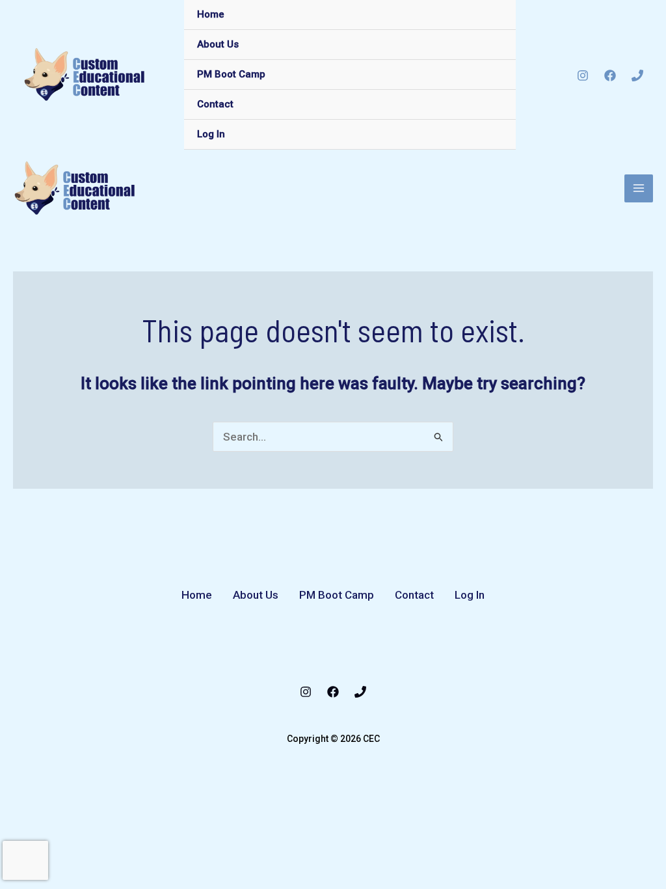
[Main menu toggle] (638, 188)
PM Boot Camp (231, 74)
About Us (218, 44)
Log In (211, 134)
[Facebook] (610, 75)
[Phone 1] (637, 75)
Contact (215, 104)
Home (210, 14)
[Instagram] (583, 75)
